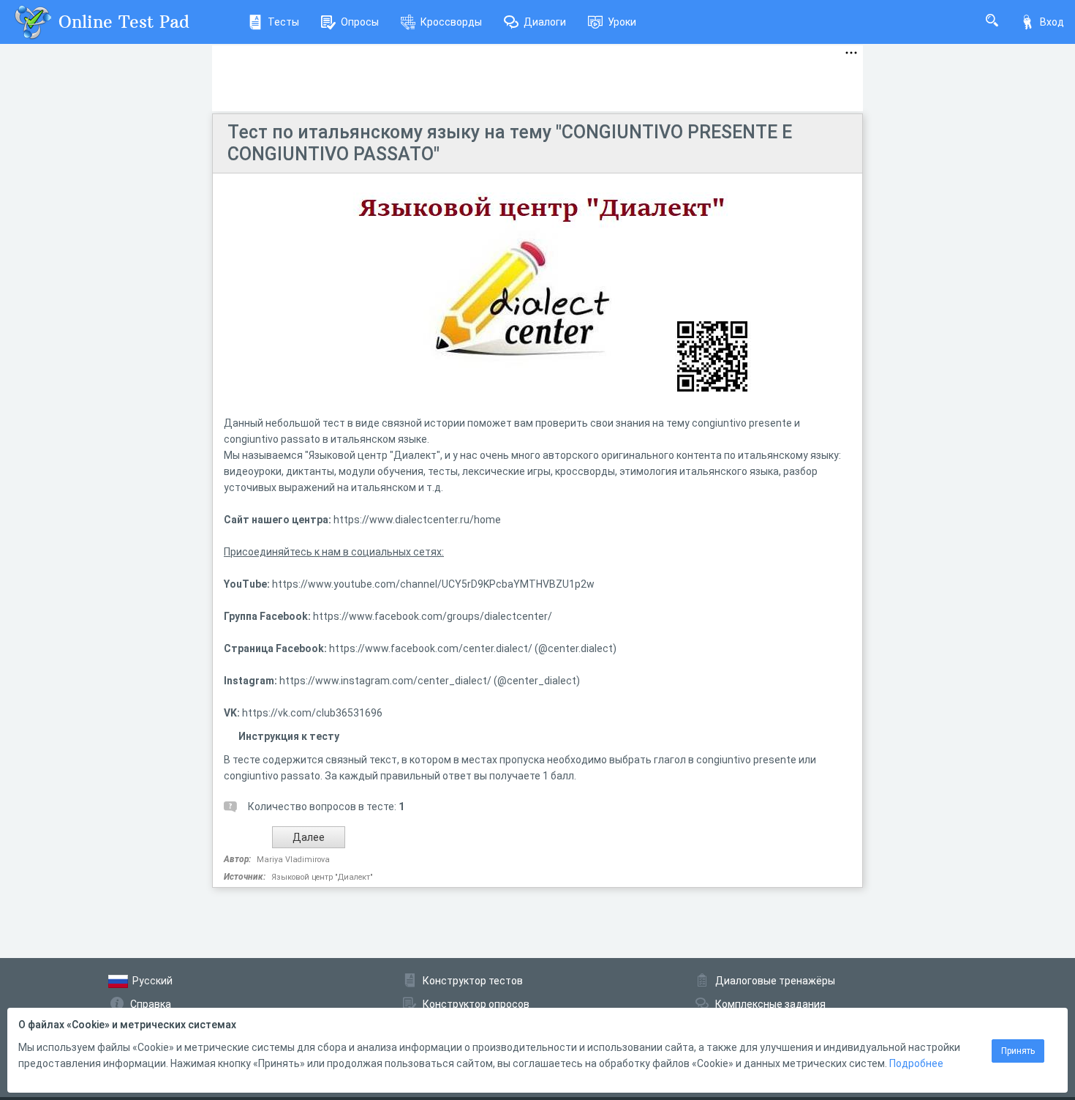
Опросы (360, 22)
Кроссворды (451, 22)
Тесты (283, 22)
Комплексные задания (770, 1004)
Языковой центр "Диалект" (322, 877)
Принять (1018, 1051)
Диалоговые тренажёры (775, 981)
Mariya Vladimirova (293, 859)
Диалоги (545, 22)
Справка (150, 1004)
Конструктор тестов (473, 981)
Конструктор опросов (476, 1004)
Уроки (622, 22)
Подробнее (916, 1063)
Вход (1052, 22)
